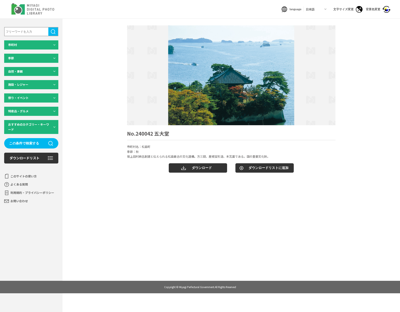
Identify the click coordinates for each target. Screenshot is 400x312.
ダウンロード (202, 168)
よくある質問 (19, 184)
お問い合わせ (19, 201)
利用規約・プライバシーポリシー (32, 193)
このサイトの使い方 (23, 176)
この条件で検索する (24, 143)
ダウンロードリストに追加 (269, 168)
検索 (53, 31)
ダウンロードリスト (25, 157)
